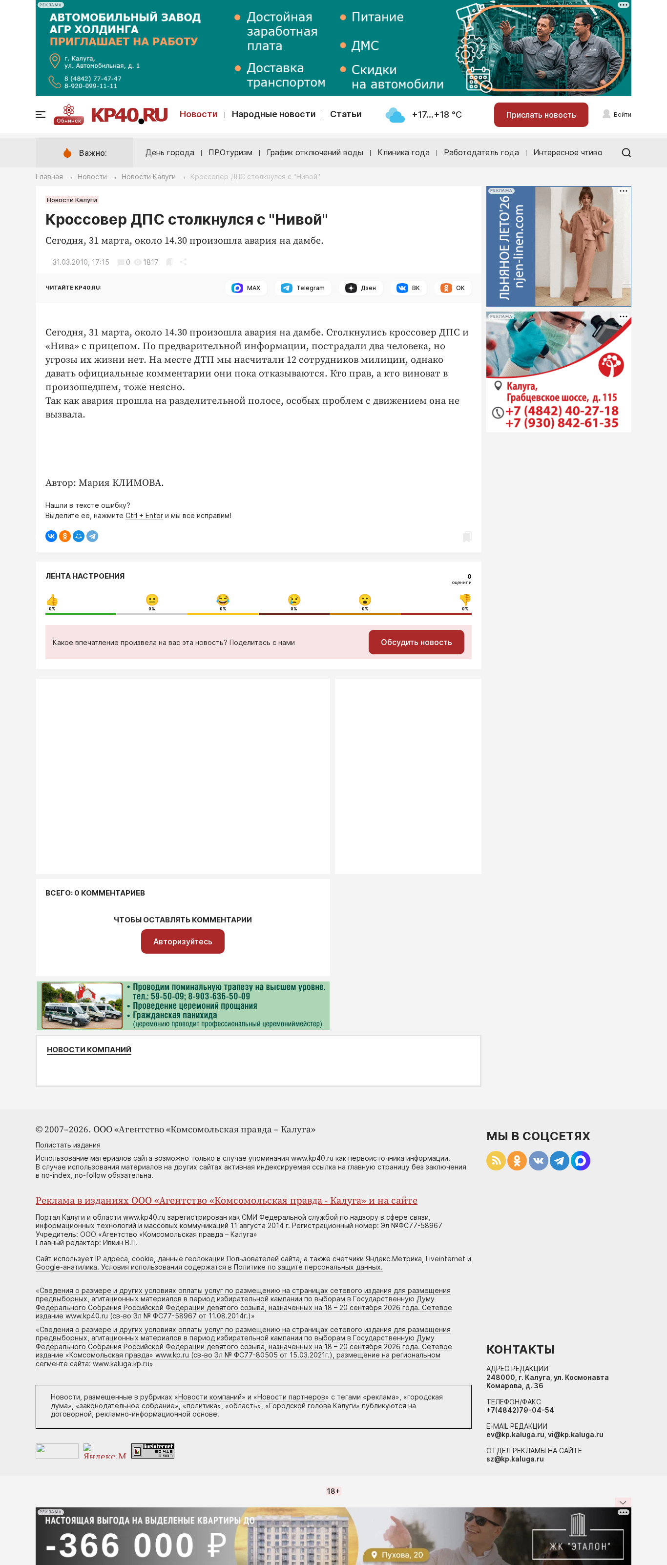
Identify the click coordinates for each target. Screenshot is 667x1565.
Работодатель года (481, 152)
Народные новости (274, 114)
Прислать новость (541, 115)
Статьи (346, 114)
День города (170, 152)
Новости (199, 114)
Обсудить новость (416, 642)
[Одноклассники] (65, 536)
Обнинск (69, 120)
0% (52, 608)
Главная (49, 176)
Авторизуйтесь (182, 941)
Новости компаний (89, 1049)
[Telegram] (92, 536)
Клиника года (403, 152)
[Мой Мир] (78, 536)
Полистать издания (68, 1145)
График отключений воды (315, 152)
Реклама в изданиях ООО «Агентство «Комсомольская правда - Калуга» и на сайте (226, 1201)
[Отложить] (169, 262)
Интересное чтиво (568, 152)
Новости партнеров (291, 1397)
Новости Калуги (149, 176)
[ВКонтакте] (51, 536)
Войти (622, 114)
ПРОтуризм (230, 152)
